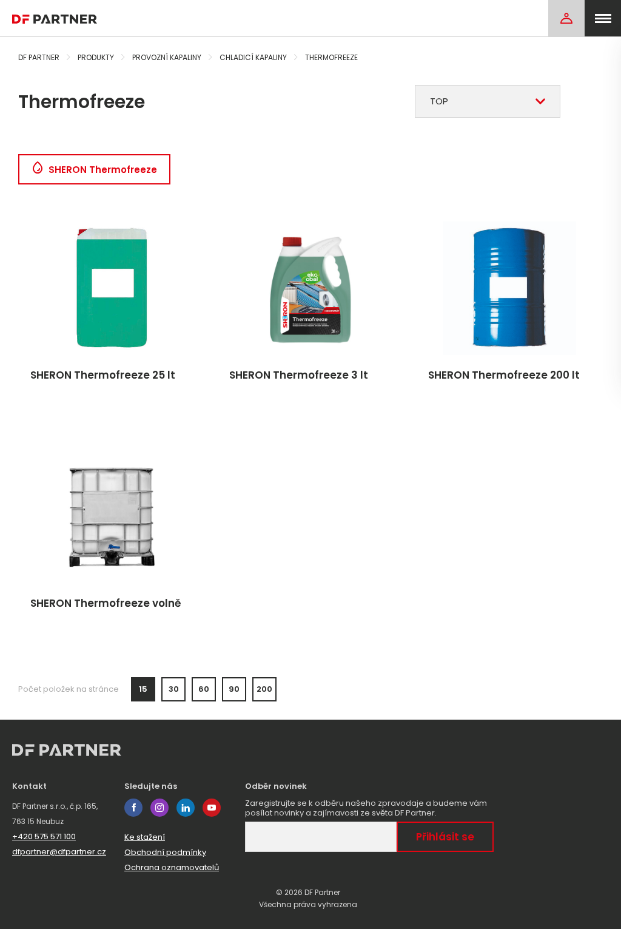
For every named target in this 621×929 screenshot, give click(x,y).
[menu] (603, 18)
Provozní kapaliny (166, 57)
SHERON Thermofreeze (103, 169)
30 (174, 689)
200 (264, 689)
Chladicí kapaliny (253, 57)
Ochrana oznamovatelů (171, 867)
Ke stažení (144, 837)
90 (234, 689)
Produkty (96, 57)
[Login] (566, 18)
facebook (133, 808)
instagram (159, 808)
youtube (212, 808)
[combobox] (487, 101)
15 (143, 689)
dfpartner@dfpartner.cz (59, 851)
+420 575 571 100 (44, 836)
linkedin (185, 808)
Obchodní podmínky (165, 852)
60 (203, 689)
